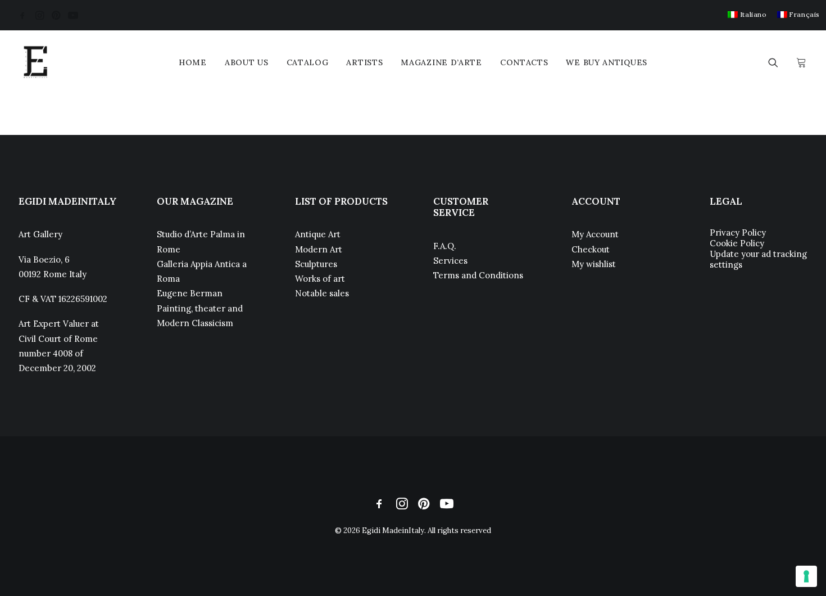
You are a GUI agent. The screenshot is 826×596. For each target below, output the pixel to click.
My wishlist (593, 264)
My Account (595, 234)
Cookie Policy (737, 243)
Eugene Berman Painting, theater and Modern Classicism (200, 308)
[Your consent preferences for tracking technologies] (806, 576)
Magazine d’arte (441, 62)
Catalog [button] (308, 62)
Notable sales (322, 293)
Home (193, 62)
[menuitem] (747, 14)
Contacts (524, 62)
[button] (22, 15)
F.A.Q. (444, 246)
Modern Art (318, 249)
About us (247, 62)
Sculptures (316, 264)
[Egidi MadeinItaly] (35, 62)
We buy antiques (606, 62)
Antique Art (318, 234)
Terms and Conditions (478, 275)
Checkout (590, 249)
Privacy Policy (738, 232)
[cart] (799, 62)
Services (450, 260)
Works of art (320, 278)
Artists (364, 62)
